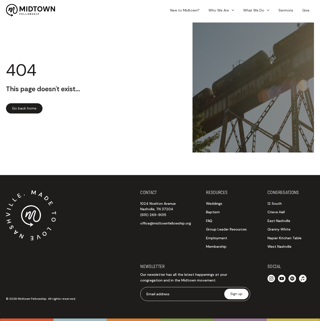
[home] (30, 10)
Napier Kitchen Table (285, 238)
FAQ (209, 220)
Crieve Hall (276, 212)
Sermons (285, 10)
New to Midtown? (185, 10)
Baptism (213, 212)
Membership (216, 246)
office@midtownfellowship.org (165, 223)
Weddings (214, 203)
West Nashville (280, 246)
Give (306, 10)
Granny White (279, 229)
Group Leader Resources (226, 229)
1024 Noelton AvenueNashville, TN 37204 (158, 209)
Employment (216, 238)
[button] (221, 10)
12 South (275, 203)
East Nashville (279, 220)
